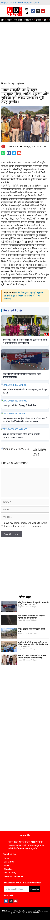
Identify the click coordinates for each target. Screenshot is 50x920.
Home (6, 858)
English (4, 2)
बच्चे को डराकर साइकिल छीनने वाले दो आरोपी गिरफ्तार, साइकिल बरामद (32, 656)
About (7, 865)
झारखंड (27, 19)
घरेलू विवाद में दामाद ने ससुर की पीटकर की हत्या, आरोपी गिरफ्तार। (33, 603)
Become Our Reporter (13, 876)
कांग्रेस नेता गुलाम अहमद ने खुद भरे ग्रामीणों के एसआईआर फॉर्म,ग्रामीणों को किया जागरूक (23, 295)
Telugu (36, 2)
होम (2, 19)
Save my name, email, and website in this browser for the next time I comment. (25, 525)
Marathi (28, 2)
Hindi (20, 2)
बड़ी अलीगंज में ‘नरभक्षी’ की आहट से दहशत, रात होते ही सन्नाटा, (31, 616)
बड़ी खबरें (18, 19)
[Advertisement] (25, 51)
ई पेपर (38, 19)
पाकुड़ (9, 19)
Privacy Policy (10, 872)
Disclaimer (8, 869)
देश (45, 19)
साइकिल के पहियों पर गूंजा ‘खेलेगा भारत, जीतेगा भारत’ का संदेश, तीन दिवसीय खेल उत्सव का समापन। (33, 644)
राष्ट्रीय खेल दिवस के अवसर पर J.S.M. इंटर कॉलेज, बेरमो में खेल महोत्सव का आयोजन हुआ (25, 341)
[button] (27, 13)
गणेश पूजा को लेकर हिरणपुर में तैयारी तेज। (31, 630)
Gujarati (13, 2)
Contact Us (9, 862)
